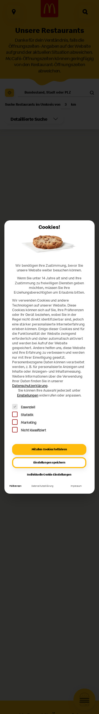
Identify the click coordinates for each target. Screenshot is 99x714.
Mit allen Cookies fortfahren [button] (49, 449)
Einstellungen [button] (27, 395)
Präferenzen (15, 485)
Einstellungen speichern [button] (49, 462)
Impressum (76, 485)
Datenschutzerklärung (30, 385)
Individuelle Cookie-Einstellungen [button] (49, 474)
